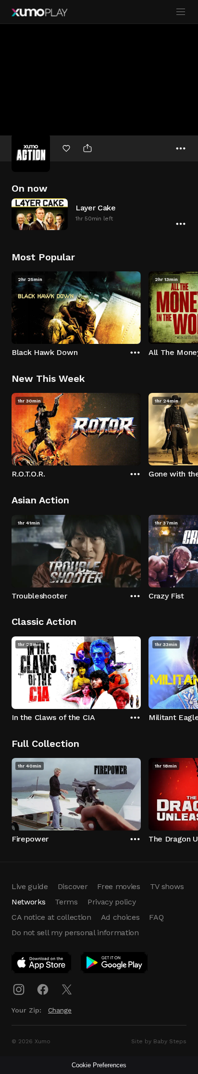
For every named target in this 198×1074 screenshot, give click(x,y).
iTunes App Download (41, 964)
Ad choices (120, 917)
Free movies (118, 886)
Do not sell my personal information (75, 932)
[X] (67, 989)
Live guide (30, 886)
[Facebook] (43, 989)
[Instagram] (19, 989)
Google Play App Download (115, 964)
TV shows (167, 886)
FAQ (156, 917)
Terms (66, 901)
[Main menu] (180, 12)
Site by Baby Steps (158, 1041)
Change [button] (60, 1010)
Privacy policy (111, 901)
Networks (28, 901)
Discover (72, 886)
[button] (99, 214)
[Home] (39, 12)
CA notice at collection (51, 917)
